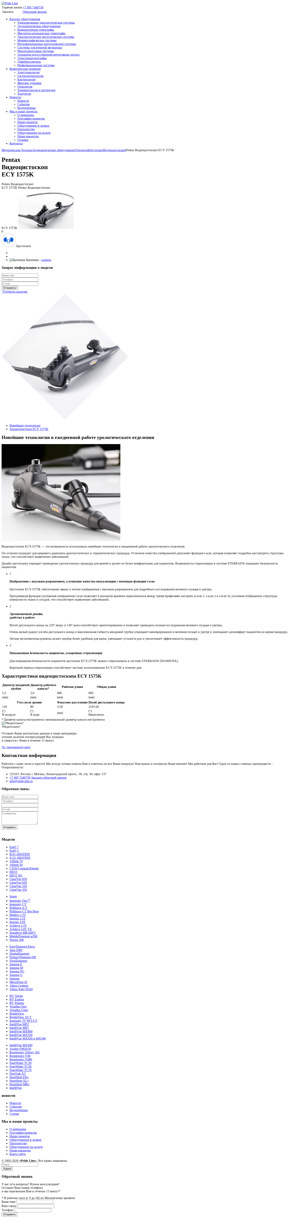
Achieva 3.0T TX (21, 929)
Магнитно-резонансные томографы (41, 33)
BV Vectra (16, 996)
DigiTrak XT (18, 1073)
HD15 (13, 872)
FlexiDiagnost (18, 960)
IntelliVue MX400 (21, 1045)
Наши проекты (27, 122)
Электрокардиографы (32, 58)
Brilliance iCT (18, 908)
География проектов (31, 118)
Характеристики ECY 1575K (29, 429)
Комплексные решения (25, 68)
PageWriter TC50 (20, 1066)
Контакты (16, 143)
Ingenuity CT (18, 904)
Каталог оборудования (25, 19)
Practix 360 (17, 939)
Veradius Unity (19, 1010)
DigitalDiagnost (19, 953)
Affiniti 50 (16, 864)
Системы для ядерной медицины (39, 47)
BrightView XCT (20, 1017)
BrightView (17, 1013)
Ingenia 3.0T (18, 922)
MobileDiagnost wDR (23, 936)
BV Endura (17, 999)
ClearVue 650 (18, 882)
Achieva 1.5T (18, 925)
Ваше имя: (9, 1201)
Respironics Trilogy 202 (25, 1052)
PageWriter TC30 (20, 1063)
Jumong (14, 978)
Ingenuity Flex (20, 900)
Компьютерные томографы (35, 29)
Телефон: (8, 1210)
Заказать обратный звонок (49, 777)
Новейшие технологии (25, 425)
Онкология (24, 86)
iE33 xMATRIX (20, 854)
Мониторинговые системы (35, 51)
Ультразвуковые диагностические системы (46, 22)
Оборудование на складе (34, 132)
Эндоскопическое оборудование (39, 26)
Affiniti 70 (16, 861)
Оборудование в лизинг (33, 125)
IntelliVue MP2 (19, 1024)
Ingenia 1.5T (18, 918)
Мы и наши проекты (23, 111)
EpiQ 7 (14, 847)
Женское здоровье (29, 83)
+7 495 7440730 (33, 7)
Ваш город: (9, 1206)
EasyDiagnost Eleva (22, 946)
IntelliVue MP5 (19, 1028)
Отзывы (22, 140)
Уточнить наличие (15, 291)
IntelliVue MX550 (21, 1035)
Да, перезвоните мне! (16, 747)
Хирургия (24, 93)
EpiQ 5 (14, 850)
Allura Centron (19, 985)
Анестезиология (28, 72)
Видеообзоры (26, 108)
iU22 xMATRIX (20, 857)
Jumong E (16, 964)
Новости (15, 97)
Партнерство (26, 129)
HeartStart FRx (19, 1077)
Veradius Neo (18, 1006)
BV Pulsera (17, 1003)
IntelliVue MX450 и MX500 (28, 1038)
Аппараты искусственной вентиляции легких (48, 54)
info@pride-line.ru (21, 781)
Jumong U (16, 975)
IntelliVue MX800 (21, 1031)
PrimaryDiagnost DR (23, 957)
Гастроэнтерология (30, 76)
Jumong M (16, 968)
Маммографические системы (37, 40)
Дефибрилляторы (29, 61)
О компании (25, 115)
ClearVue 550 (18, 886)
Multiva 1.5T (18, 915)
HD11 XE (16, 875)
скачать (46, 260)
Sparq (13, 896)
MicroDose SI (18, 982)
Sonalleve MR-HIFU (23, 932)
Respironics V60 (20, 1056)
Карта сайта (18, 1154)
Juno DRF (16, 950)
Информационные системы (36, 65)
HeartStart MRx (19, 1084)
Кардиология (26, 79)
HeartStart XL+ (19, 1080)
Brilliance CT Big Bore (24, 911)
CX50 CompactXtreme (24, 868)
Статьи (14, 1113)
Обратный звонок (35, 11)
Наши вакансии (28, 136)
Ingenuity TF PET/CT (23, 1020)
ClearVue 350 (18, 889)
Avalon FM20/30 (20, 1048)
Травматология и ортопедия (36, 90)
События (23, 104)
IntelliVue (16, 1088)
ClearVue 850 (18, 879)
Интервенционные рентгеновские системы (46, 44)
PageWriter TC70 (20, 1070)
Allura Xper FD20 (21, 989)
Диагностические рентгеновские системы (45, 36)
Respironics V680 (21, 1059)
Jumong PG (17, 971)
